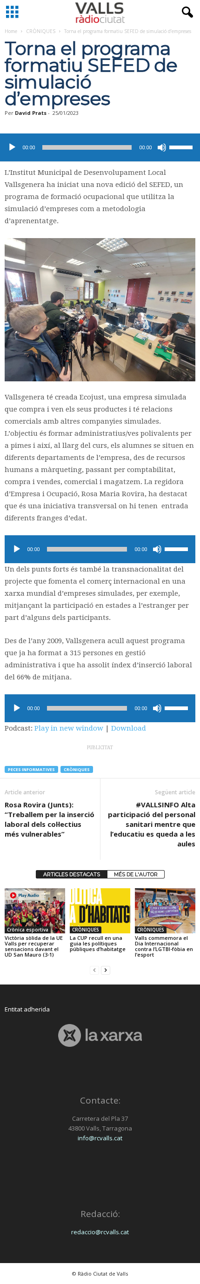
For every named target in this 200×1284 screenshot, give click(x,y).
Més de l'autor (136, 874)
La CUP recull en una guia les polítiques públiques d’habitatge (98, 943)
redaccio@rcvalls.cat (100, 1232)
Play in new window (68, 728)
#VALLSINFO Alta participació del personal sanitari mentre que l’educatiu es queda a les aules (151, 824)
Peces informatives (31, 769)
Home (11, 31)
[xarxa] (100, 1035)
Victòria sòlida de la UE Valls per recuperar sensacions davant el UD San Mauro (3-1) (34, 946)
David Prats (31, 112)
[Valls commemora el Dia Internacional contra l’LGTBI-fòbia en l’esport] (165, 910)
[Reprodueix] (12, 147)
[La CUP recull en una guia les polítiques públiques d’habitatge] (100, 910)
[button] (185, 12)
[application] (100, 147)
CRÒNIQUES (40, 31)
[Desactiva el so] (162, 147)
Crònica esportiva (27, 929)
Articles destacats (71, 874)
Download (128, 728)
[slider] (182, 146)
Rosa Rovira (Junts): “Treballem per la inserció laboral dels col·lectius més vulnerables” (49, 819)
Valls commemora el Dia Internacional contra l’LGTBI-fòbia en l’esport (164, 946)
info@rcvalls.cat (100, 1138)
